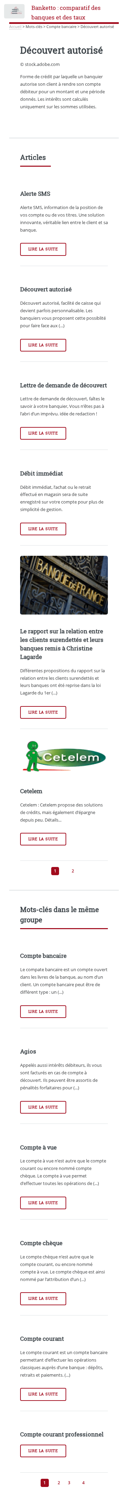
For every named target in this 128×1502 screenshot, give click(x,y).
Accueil (15, 26)
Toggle (15, 13)
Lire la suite (43, 249)
